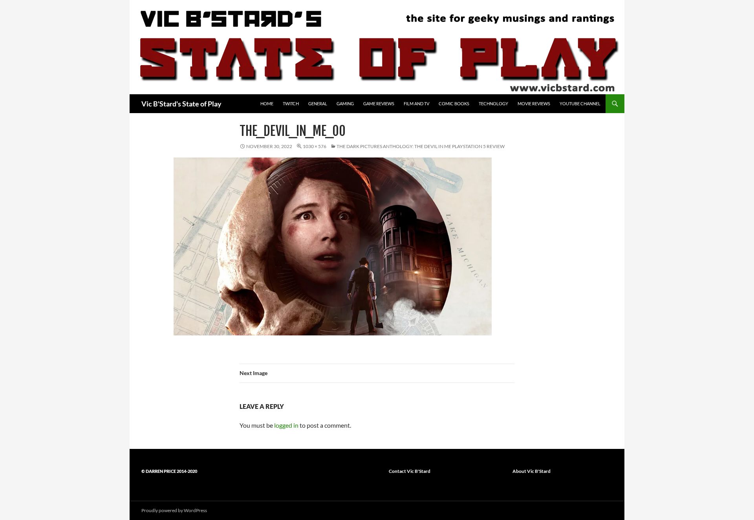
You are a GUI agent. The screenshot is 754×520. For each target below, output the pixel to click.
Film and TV (416, 103)
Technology (493, 103)
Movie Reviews (534, 103)
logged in (286, 425)
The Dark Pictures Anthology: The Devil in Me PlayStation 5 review (421, 146)
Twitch (291, 103)
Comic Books (454, 103)
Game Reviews (378, 103)
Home (266, 103)
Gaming (345, 103)
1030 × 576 (314, 146)
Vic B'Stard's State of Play (181, 103)
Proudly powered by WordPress (174, 510)
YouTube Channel (580, 103)
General (317, 103)
